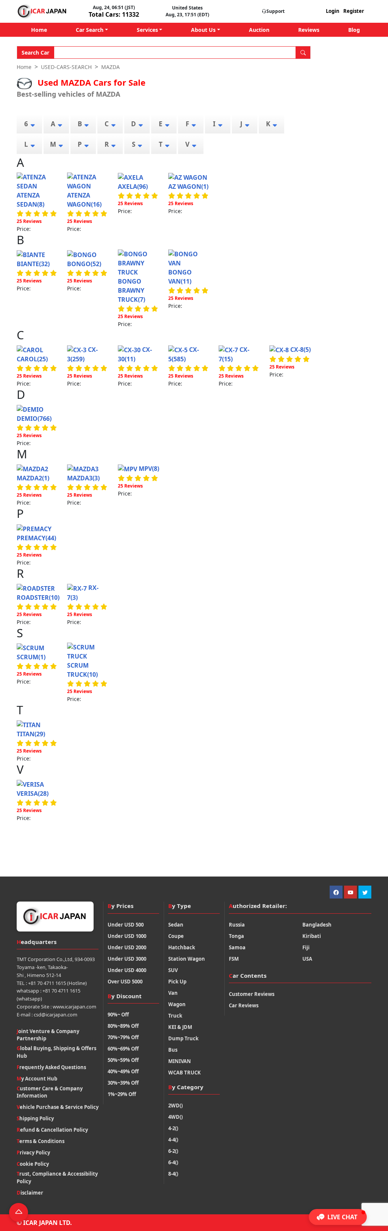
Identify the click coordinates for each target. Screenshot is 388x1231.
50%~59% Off (123, 1060)
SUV (173, 970)
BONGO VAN (180, 276)
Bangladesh (317, 924)
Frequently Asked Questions (51, 1067)
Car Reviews (243, 1005)
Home (39, 29)
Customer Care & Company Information (50, 1092)
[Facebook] (336, 892)
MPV (148, 468)
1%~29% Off (122, 1094)
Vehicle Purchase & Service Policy (58, 1107)
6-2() (173, 1151)
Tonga (236, 936)
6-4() (173, 1162)
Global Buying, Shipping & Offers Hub (56, 1052)
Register (353, 11)
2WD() (175, 1105)
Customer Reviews (251, 994)
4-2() (173, 1128)
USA (307, 958)
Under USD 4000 (127, 970)
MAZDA (110, 67)
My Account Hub (37, 1078)
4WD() (175, 1116)
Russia (237, 924)
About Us (203, 29)
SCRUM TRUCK (82, 670)
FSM (234, 958)
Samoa (237, 947)
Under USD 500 (126, 924)
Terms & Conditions (40, 1141)
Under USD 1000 (127, 936)
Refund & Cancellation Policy (52, 1129)
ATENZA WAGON (84, 200)
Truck (175, 1015)
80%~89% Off (123, 1025)
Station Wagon (186, 958)
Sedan (175, 924)
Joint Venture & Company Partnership (48, 1035)
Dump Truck (183, 1038)
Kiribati (311, 936)
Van (173, 993)
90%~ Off (118, 1014)
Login (333, 11)
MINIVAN (179, 1061)
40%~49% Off (123, 1071)
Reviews (308, 29)
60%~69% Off (123, 1048)
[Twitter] (364, 892)
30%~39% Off (123, 1082)
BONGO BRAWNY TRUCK (131, 290)
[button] (338, 1217)
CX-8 (300, 349)
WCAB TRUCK (184, 1072)
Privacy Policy (33, 1152)
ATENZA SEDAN (30, 200)
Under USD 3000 (127, 958)
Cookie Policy (33, 1163)
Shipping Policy (35, 1118)
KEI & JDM (180, 1027)
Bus (172, 1049)
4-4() (173, 1139)
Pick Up (177, 981)
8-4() (173, 1173)
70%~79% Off (123, 1037)
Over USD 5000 (125, 981)
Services (147, 29)
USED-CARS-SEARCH (66, 67)
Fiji (306, 947)
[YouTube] (350, 892)
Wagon (177, 1004)
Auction (259, 29)
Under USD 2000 (127, 947)
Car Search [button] (89, 29)
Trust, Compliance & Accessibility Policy (57, 1177)
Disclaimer (30, 1192)
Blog (354, 29)
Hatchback (181, 947)
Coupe (176, 936)
